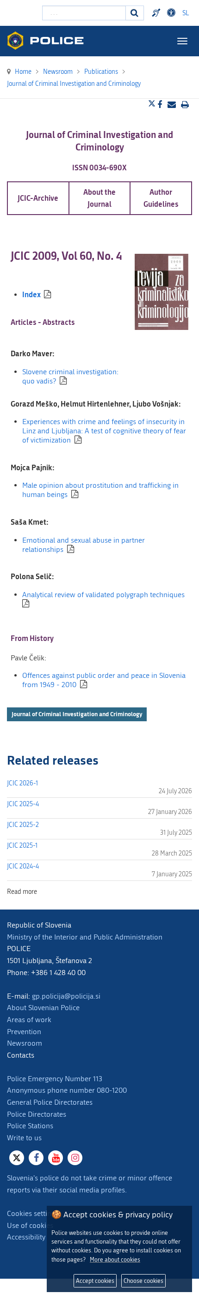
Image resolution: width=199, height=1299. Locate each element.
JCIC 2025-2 (23, 825)
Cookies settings (32, 1213)
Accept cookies (95, 1280)
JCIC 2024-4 (23, 866)
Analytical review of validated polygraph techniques (103, 594)
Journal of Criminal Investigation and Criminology (77, 714)
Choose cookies (143, 1280)
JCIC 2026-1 (22, 783)
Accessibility (26, 1237)
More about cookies (115, 1259)
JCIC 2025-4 (23, 804)
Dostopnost (172, 13)
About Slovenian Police (43, 1007)
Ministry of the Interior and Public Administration (84, 937)
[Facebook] (36, 1157)
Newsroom (24, 1043)
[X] (16, 1157)
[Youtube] (55, 1157)
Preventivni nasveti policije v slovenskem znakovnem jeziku (157, 13)
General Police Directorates (50, 1102)
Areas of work (29, 1019)
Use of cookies (30, 1225)
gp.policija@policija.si (66, 996)
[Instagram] (75, 1157)
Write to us (24, 1137)
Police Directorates (36, 1114)
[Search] (134, 13)
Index (31, 294)
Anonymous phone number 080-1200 (67, 1090)
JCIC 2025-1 (22, 846)
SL (185, 13)
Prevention (24, 1031)
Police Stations (30, 1125)
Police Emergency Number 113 (54, 1078)
